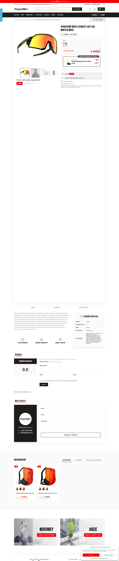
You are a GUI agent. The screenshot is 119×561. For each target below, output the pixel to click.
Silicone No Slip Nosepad (92, 342)
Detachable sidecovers (91, 334)
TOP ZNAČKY (60, 15)
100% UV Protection (91, 333)
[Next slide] (57, 72)
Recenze (57, 308)
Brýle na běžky (79, 85)
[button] (90, 9)
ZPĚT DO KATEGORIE (98, 20)
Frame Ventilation (90, 337)
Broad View (98, 333)
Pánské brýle (77, 87)
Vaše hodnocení (44, 361)
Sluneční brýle (30, 19)
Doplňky (100, 85)
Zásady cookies (94, 558)
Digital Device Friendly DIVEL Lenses (93, 336)
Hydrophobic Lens (96, 339)
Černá (87, 330)
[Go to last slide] (18, 72)
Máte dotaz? (83, 308)
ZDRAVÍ (53, 15)
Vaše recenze (44, 365)
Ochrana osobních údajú (102, 558)
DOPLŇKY (47, 15)
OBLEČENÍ (16, 15)
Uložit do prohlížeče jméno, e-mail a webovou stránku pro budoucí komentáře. (59, 380)
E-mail (74, 375)
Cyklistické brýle (85, 85)
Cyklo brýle (90, 85)
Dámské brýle (95, 85)
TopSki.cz (16, 19)
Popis (33, 308)
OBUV (22, 15)
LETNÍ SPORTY (38, 15)
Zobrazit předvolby (108, 555)
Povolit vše (91, 555)
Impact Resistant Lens (91, 340)
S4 (86, 324)
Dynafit (88, 321)
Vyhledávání (77, 9)
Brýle (72, 85)
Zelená (87, 327)
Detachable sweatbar (91, 335)
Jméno (41, 375)
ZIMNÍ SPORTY (29, 15)
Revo (90, 342)
